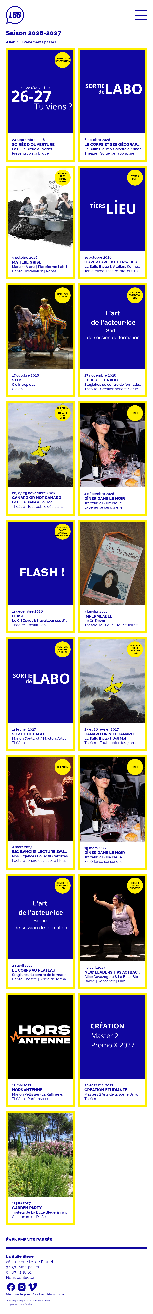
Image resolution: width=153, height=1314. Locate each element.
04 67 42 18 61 (19, 1272)
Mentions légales (18, 1294)
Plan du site (55, 1294)
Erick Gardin (25, 1304)
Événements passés (39, 42)
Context (46, 1300)
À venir (12, 42)
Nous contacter (20, 1277)
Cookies (39, 1294)
